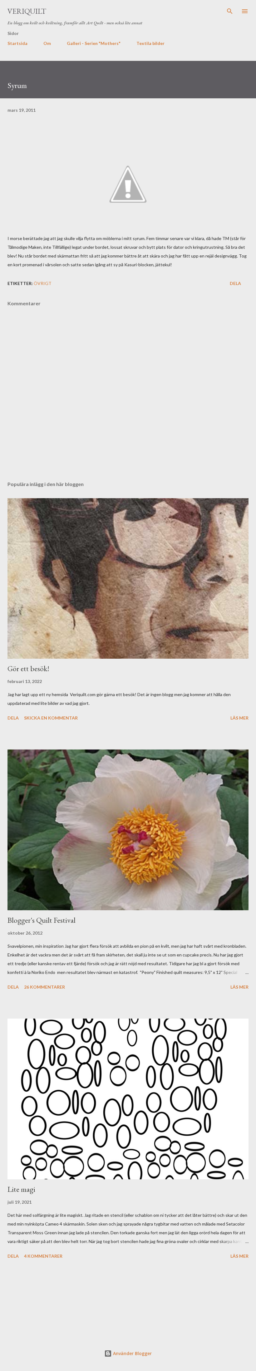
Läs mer (239, 717)
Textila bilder (150, 43)
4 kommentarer (43, 1256)
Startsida (17, 43)
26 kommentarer (44, 987)
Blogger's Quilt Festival (41, 920)
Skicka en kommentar (51, 717)
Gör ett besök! (28, 668)
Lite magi (21, 1189)
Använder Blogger (132, 1353)
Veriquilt (26, 11)
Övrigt (43, 283)
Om (47, 43)
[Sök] (230, 11)
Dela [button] (235, 283)
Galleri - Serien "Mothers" (94, 43)
